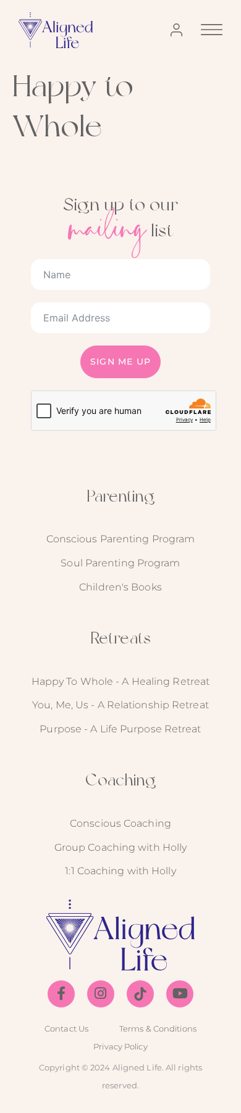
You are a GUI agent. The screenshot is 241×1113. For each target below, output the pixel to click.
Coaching (120, 779)
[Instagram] (100, 993)
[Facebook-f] (61, 993)
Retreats (120, 637)
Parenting (121, 495)
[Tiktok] (140, 993)
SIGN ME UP (120, 361)
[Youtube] (179, 993)
